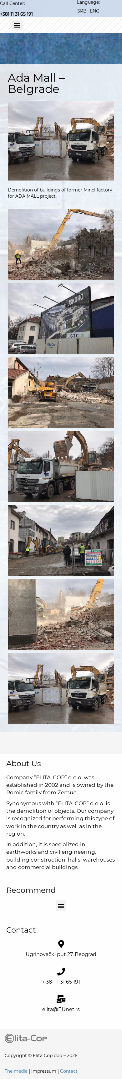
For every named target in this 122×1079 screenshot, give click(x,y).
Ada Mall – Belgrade (36, 83)
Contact (69, 1071)
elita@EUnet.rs (61, 1009)
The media (16, 1071)
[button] (17, 25)
